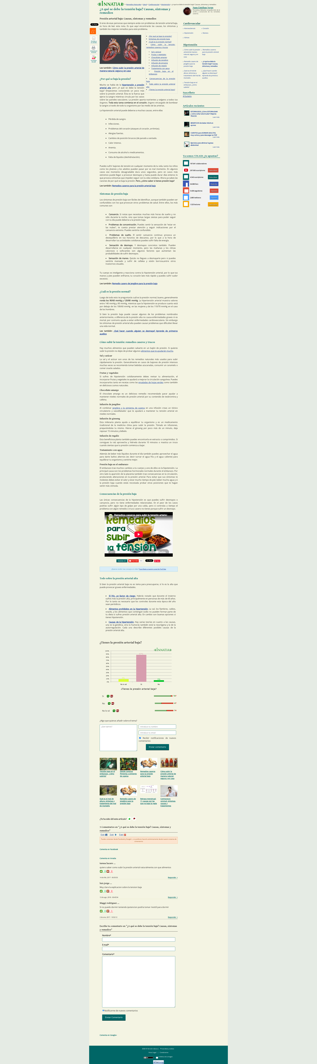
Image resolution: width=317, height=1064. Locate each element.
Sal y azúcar (156, 52)
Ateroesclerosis (189, 28)
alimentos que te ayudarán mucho (157, 351)
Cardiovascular (153, 4)
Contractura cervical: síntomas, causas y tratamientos (168, 802)
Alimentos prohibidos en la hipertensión (128, 609)
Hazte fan (214, 184)
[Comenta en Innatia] (186, 163)
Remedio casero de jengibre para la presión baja (134, 283)
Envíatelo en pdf (94, 61)
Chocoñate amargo (159, 57)
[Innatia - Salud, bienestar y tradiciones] (110, 3)
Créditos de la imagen (166, 1057)
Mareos (205, 33)
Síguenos (214, 191)
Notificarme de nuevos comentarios (121, 1010)
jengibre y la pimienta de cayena (128, 408)
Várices (186, 37)
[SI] (108, 696)
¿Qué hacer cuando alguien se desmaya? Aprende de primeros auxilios (210, 74)
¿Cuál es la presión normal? (160, 42)
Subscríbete (213, 170)
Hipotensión (165, 4)
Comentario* (108, 954)
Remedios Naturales (133, 4)
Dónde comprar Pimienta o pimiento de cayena (128, 773)
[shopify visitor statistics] (158, 1061)
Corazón (206, 28)
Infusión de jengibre (159, 60)
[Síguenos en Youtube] (186, 170)
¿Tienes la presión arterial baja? (162, 89)
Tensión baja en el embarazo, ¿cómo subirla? (107, 773)
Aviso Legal (152, 1052)
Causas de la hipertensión (121, 622)
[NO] (111, 696)
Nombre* (106, 935)
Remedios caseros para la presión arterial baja (134, 185)
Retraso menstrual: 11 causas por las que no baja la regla (148, 801)
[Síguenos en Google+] (186, 190)
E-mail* (105, 944)
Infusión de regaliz (159, 66)
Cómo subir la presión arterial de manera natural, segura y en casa (168, 775)
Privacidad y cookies (167, 1049)
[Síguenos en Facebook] (186, 184)
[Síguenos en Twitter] (186, 197)
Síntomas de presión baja (159, 39)
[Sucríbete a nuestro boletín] (186, 177)
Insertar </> (122, 561)
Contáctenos (164, 1052)
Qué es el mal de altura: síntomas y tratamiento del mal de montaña (108, 802)
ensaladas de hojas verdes (150, 382)
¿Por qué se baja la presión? (160, 36)
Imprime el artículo (93, 51)
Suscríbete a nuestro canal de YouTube (152, 569)
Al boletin (187, 96)
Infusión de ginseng (159, 63)
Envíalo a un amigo (94, 41)
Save (158, 561)
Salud (145, 4)
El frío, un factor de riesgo (122, 596)
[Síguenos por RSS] (186, 204)
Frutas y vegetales (158, 54)
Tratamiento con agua (160, 68)
